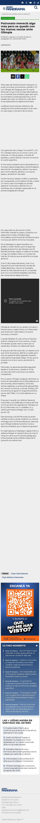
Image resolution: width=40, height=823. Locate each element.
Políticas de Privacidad (11, 813)
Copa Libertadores (19, 574)
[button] (4, 9)
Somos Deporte (8, 18)
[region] (20, 130)
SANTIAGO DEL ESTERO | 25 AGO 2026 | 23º (16, 14)
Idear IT (20, 819)
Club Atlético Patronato (12, 577)
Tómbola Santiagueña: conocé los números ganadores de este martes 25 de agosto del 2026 (20, 768)
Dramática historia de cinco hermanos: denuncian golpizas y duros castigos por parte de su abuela (20, 751)
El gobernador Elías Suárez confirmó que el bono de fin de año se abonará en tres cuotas (20, 730)
